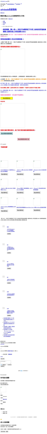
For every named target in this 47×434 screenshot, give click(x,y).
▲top (1, 356)
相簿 (4, 21)
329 (7, 261)
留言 (12, 350)
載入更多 (2, 358)
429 (7, 277)
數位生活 (10, 18)
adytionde (2, 344)
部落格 (4, 22)
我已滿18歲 (3, 431)
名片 (4, 24)
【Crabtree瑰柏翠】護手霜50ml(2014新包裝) (10, 264)
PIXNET (14, 417)
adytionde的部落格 (8, 9)
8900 (8, 226)
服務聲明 (35, 417)
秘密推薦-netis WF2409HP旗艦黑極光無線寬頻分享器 (9, 324)
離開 (7, 431)
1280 (8, 291)
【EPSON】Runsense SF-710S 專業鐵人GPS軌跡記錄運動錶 (11, 230)
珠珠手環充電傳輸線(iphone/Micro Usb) (25, 207)
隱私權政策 (30, 417)
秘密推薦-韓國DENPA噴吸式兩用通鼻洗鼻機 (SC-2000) (9, 319)
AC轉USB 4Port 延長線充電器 (39, 207)
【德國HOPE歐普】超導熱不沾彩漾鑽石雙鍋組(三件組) (11, 311)
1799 (8, 308)
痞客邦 (9, 350)
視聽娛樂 (10, 354)
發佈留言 (2, 366)
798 (7, 244)
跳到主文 (2, 12)
